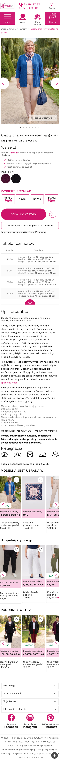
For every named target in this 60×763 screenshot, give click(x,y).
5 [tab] (32, 127)
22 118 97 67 (32, 4)
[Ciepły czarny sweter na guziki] (16, 178)
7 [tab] (38, 127)
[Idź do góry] (54, 755)
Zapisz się (6, 155)
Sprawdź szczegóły (37, 232)
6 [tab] (35, 127)
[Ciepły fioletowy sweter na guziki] (5, 178)
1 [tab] (20, 127)
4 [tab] (29, 127)
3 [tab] (26, 127)
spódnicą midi (9, 382)
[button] (3, 505)
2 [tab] (23, 127)
